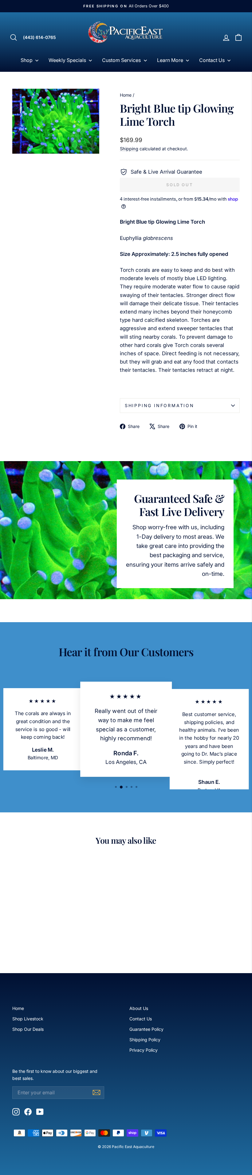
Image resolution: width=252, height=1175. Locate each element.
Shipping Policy (144, 1039)
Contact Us (140, 1018)
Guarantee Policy (146, 1029)
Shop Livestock (27, 1018)
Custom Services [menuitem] (121, 60)
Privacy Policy (143, 1050)
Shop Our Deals (28, 1029)
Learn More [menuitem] (170, 60)
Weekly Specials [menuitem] (67, 60)
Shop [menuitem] (27, 60)
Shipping (129, 148)
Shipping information (159, 405)
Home (126, 95)
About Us (138, 1008)
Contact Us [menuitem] (212, 60)
